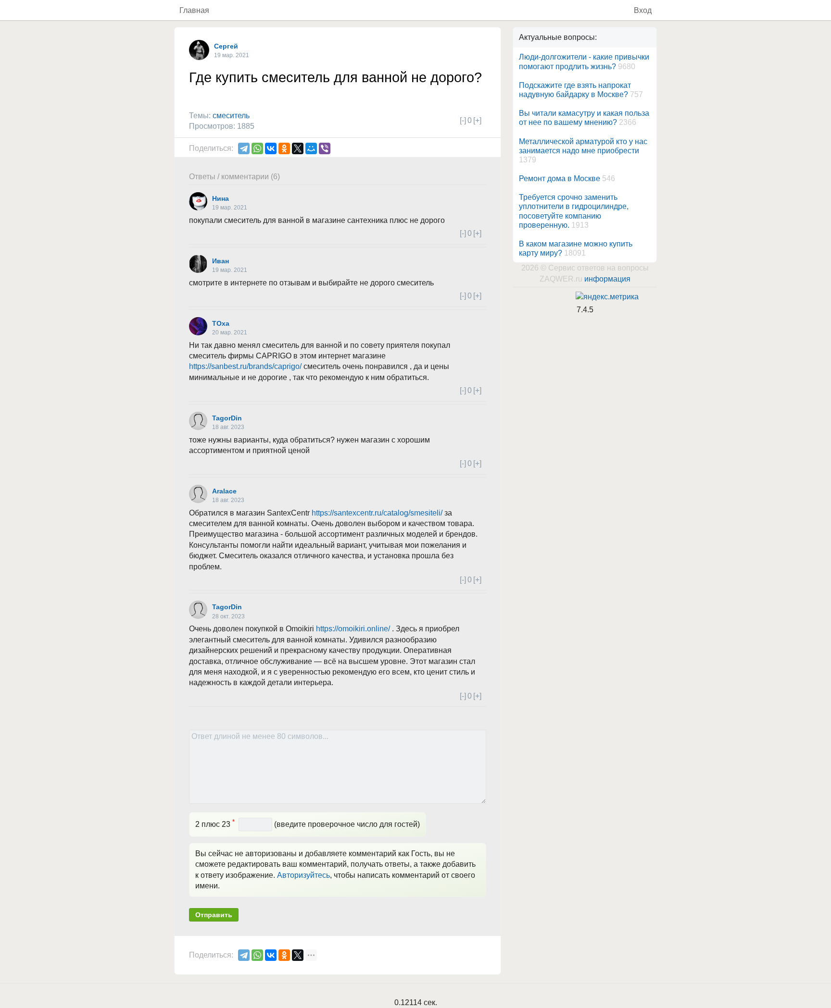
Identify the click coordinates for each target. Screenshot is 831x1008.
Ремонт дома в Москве (559, 178)
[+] (477, 120)
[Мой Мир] (311, 148)
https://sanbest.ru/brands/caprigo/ (245, 366)
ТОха (220, 323)
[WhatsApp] (257, 148)
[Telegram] (244, 148)
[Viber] (324, 148)
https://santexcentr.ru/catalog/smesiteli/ (377, 513)
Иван (220, 261)
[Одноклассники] (284, 148)
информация (607, 279)
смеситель (231, 115)
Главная (194, 10)
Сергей (226, 46)
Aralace (224, 491)
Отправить (213, 915)
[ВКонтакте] (271, 148)
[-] (463, 120)
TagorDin (227, 418)
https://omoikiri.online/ (353, 629)
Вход (643, 10)
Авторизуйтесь (303, 875)
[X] (297, 148)
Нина (220, 198)
